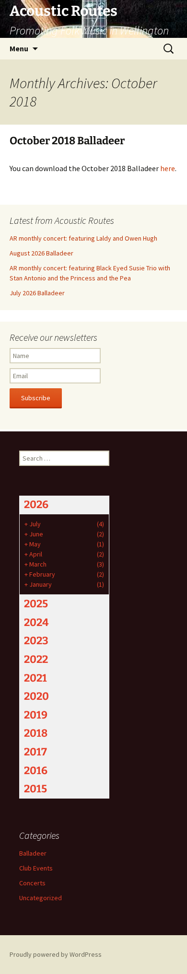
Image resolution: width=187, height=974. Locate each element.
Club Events (36, 868)
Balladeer (33, 853)
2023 (36, 640)
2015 (35, 788)
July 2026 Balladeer (37, 293)
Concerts (32, 883)
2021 (35, 678)
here (167, 168)
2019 (35, 714)
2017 (35, 751)
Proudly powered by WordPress (56, 954)
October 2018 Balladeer (67, 140)
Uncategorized (40, 897)
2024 (36, 622)
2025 (36, 603)
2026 (36, 504)
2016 (35, 770)
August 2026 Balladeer (41, 253)
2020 (36, 696)
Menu (19, 48)
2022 (36, 659)
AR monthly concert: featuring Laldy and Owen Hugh (83, 238)
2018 (35, 733)
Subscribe (35, 398)
